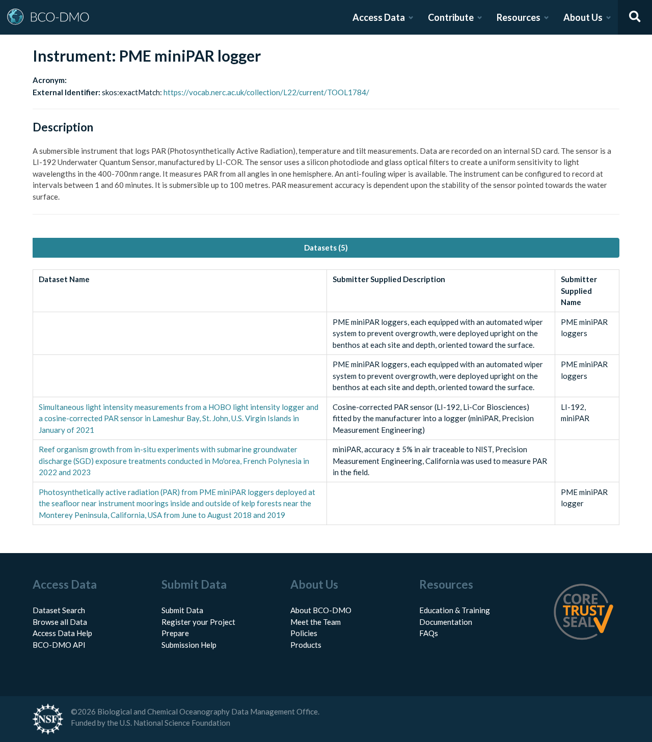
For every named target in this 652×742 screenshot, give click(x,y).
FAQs (428, 633)
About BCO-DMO (320, 610)
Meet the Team (315, 621)
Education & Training (454, 610)
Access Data (378, 17)
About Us (583, 17)
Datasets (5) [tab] (326, 247)
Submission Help (188, 644)
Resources (518, 17)
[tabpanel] (326, 397)
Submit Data (182, 610)
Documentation (445, 621)
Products (305, 644)
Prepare (175, 633)
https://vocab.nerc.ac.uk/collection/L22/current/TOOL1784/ (266, 92)
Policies (303, 633)
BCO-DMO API (59, 644)
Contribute (451, 17)
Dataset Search (59, 610)
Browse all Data (60, 621)
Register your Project (198, 621)
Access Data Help (62, 633)
